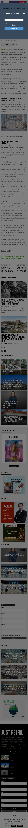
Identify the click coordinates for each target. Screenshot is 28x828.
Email (6, 17)
